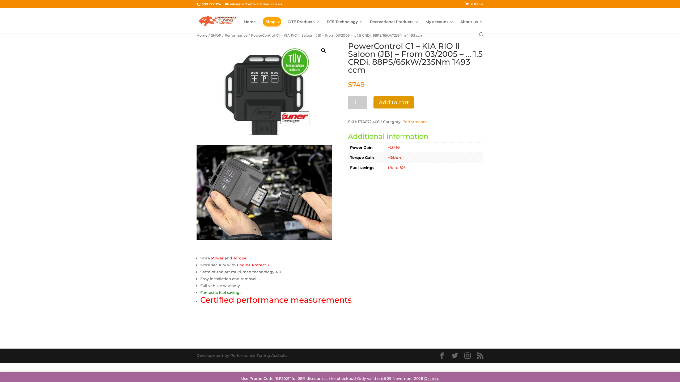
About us (469, 22)
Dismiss (431, 378)
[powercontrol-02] (264, 239)
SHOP (216, 35)
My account (437, 22)
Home (250, 22)
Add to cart (394, 102)
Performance (236, 35)
